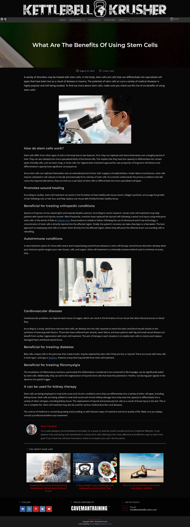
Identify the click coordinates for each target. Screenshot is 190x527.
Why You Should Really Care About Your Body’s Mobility (141, 486)
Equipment (76, 20)
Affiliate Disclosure (95, 519)
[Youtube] (49, 509)
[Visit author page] (31, 429)
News (63, 20)
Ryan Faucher (49, 426)
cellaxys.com (63, 220)
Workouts (94, 20)
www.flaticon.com (105, 524)
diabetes (53, 357)
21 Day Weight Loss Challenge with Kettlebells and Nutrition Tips (95, 486)
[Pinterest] (36, 509)
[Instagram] (29, 509)
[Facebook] (23, 509)
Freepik (92, 524)
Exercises (109, 20)
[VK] (42, 509)
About (123, 20)
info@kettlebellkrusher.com (143, 509)
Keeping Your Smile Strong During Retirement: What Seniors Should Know (48, 488)
